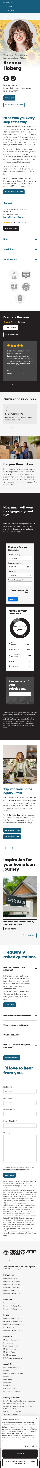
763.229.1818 (13, 214)
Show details (29, 1446)
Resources (7, 1336)
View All (31, 935)
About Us (7, 1364)
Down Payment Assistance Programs (15, 1293)
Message (7, 1132)
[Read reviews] (7, 222)
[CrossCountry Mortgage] (19, 1252)
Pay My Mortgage (9, 1355)
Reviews (22, 223)
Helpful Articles (8, 1343)
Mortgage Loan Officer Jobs (13, 1373)
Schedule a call (11, 228)
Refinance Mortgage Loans (12, 1309)
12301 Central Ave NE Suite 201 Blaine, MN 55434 (14, 210)
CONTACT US (9, 1175)
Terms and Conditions (10, 1414)
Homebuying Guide (10, 1278)
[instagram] (13, 78)
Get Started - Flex (12, 836)
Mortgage (9, 6)
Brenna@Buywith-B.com (13, 217)
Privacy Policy (7, 1169)
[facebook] (6, 78)
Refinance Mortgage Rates (12, 1306)
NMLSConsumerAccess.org (12, 1358)
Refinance (7, 1299)
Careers (6, 1370)
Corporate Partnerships (11, 1367)
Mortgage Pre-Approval (11, 1284)
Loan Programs (8, 1327)
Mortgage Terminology (11, 1349)
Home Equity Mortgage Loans (13, 1324)
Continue (20, 1453)
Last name (8, 1098)
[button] (20, 203)
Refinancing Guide (9, 1303)
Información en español (11, 1391)
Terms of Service (20, 1169)
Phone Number (10, 1121)
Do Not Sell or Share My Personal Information (20, 1462)
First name (8, 1086)
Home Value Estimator (10, 1346)
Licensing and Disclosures (12, 1411)
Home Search (10, 11)
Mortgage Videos (9, 1352)
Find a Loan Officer (10, 1388)
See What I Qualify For (14, 105)
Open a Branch (8, 1379)
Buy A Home (8, 1275)
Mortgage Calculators (11, 1340)
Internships (7, 1376)
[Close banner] (36, 1418)
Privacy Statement (11, 1397)
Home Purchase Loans (11, 1290)
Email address (9, 1109)
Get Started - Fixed (12, 830)
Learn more (9, 1005)
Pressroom (7, 1382)
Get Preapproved (12, 1058)
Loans (6, 1315)
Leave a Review (10, 328)
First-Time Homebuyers (11, 1287)
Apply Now (9, 98)
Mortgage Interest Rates (11, 1281)
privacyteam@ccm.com (15, 1229)
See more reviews (12, 334)
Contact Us (7, 1385)
